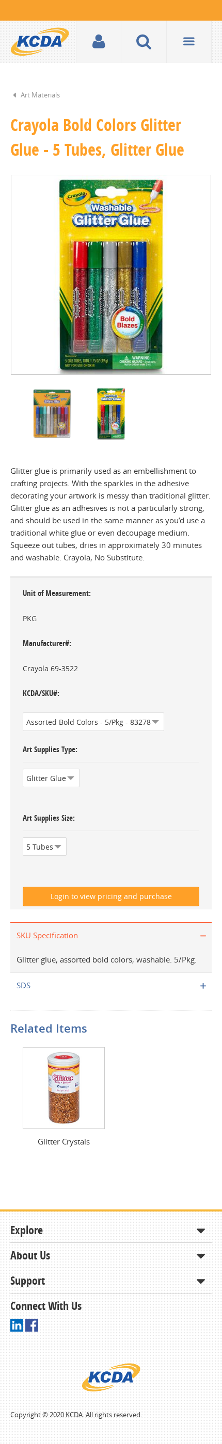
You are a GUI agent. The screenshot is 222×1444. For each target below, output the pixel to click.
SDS (23, 985)
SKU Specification (47, 935)
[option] (111, 275)
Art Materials (40, 94)
